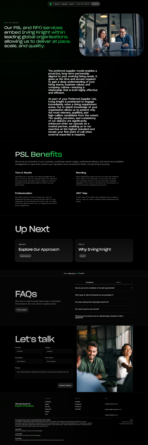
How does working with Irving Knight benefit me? (92, 302)
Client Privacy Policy (127, 422)
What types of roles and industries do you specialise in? (94, 295)
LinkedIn (77, 402)
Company (47, 347)
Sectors (47, 406)
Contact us (95, 4)
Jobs (78, 4)
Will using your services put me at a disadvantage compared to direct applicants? (99, 317)
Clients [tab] (118, 282)
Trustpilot (78, 409)
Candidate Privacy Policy (126, 423)
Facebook (78, 406)
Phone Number (49, 357)
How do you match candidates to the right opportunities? (95, 288)
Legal (131, 420)
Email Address (19, 357)
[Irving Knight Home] (50, 4)
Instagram (78, 404)
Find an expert (22, 310)
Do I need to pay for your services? (87, 309)
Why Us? (87, 4)
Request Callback (65, 385)
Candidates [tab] (89, 282)
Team (82, 4)
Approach (48, 409)
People (47, 411)
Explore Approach (25, 256)
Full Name (18, 347)
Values (47, 404)
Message (17, 368)
